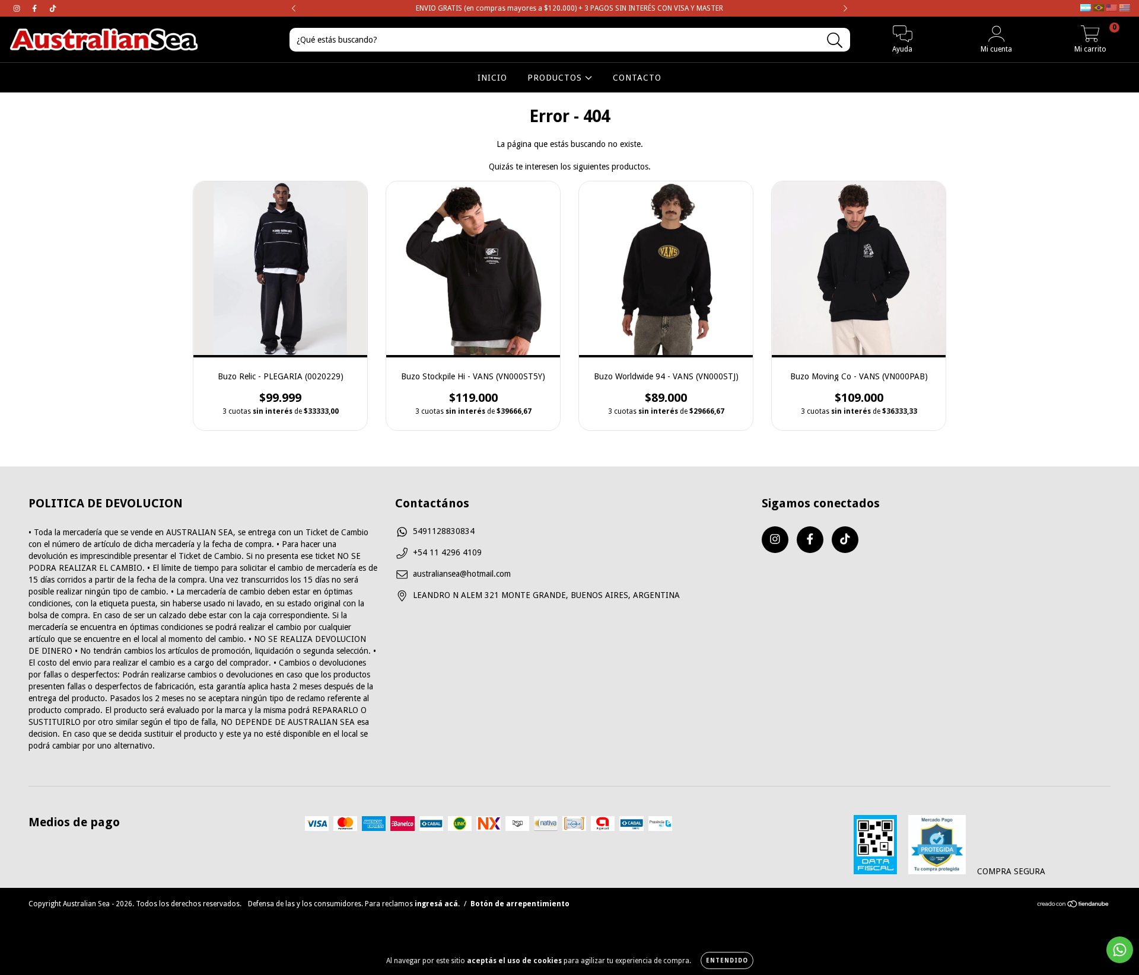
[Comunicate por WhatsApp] (1119, 949)
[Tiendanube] (1073, 905)
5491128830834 (444, 531)
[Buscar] (835, 41)
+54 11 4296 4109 (447, 552)
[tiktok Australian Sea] (53, 8)
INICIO (492, 77)
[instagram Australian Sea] (18, 8)
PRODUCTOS (556, 77)
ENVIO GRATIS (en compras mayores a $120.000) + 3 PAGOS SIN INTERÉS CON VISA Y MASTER (569, 8)
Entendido (727, 960)
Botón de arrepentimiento (520, 904)
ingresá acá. (437, 904)
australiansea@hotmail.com (462, 573)
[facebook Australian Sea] (35, 8)
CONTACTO (637, 77)
